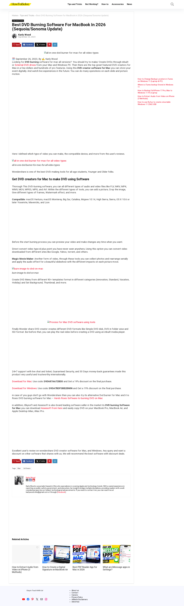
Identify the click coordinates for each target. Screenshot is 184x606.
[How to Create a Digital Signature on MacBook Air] (56, 547)
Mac (19, 468)
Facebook (61, 492)
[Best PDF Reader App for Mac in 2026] (86, 547)
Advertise (75, 602)
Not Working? (91, 4)
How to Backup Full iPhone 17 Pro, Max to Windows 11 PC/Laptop (155, 91)
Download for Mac (22, 381)
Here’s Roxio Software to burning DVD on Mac (78, 398)
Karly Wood (24, 34)
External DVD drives (25, 65)
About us (75, 590)
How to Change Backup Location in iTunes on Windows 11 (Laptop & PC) (155, 80)
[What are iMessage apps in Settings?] (117, 547)
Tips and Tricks (74, 4)
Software (26, 468)
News (129, 4)
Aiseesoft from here (51, 408)
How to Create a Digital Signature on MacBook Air (55, 568)
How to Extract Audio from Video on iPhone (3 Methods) (25, 569)
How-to (105, 4)
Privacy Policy (77, 597)
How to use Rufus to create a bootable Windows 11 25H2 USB (154, 103)
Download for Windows (24, 388)
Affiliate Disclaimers (80, 599)
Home (15, 15)
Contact (75, 593)
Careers (75, 595)
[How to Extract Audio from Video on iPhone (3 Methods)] (26, 547)
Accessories (118, 4)
